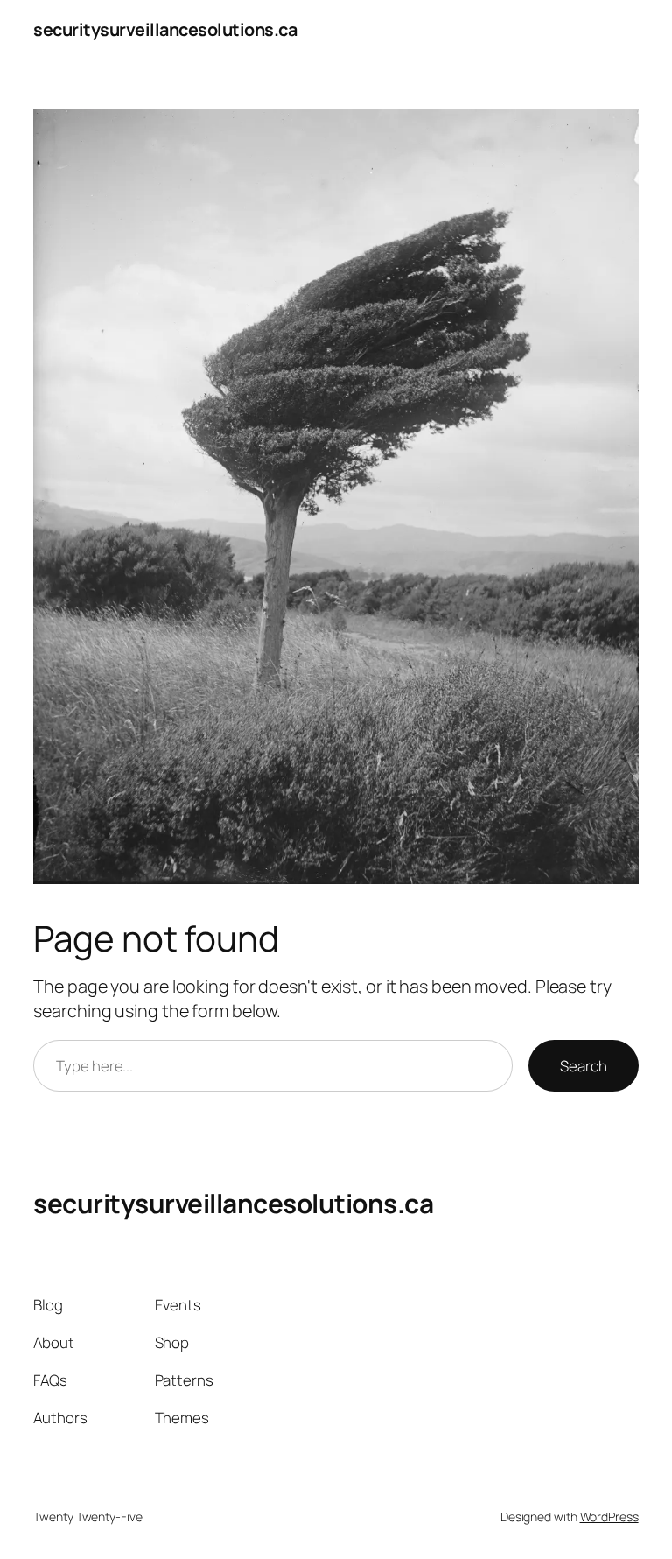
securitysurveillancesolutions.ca (165, 29)
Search (583, 1066)
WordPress (609, 1516)
